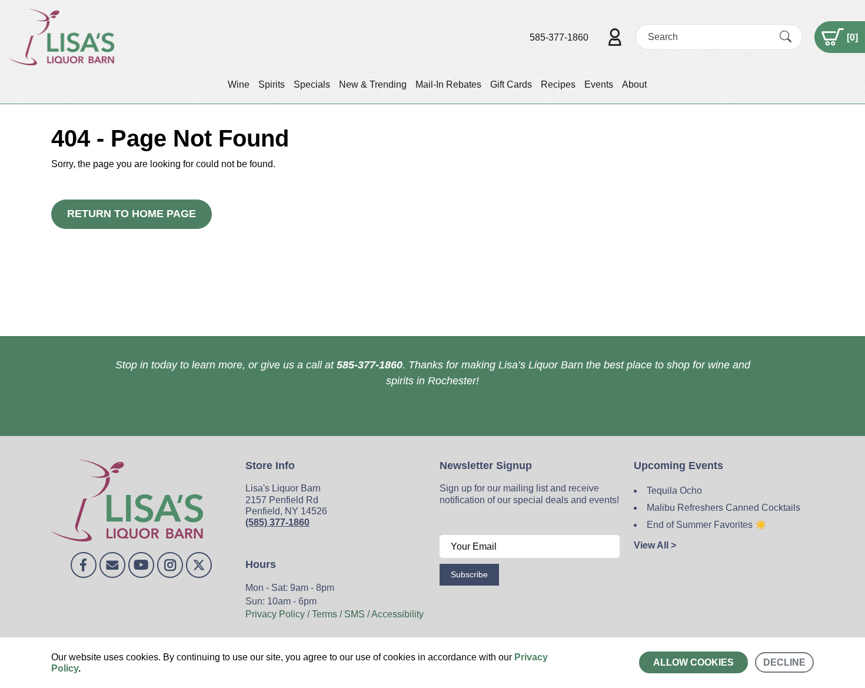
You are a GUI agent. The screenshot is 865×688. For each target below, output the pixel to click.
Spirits (271, 84)
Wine (238, 84)
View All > (655, 545)
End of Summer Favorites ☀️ (707, 525)
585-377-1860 (559, 37)
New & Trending (373, 84)
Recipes (558, 84)
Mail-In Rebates (448, 84)
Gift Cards (511, 84)
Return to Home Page (131, 214)
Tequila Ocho (674, 491)
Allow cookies (693, 662)
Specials (312, 84)
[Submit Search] (785, 37)
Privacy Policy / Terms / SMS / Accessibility (334, 614)
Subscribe (469, 574)
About (634, 84)
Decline (784, 662)
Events (598, 84)
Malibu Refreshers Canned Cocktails (723, 508)
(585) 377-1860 (277, 522)
